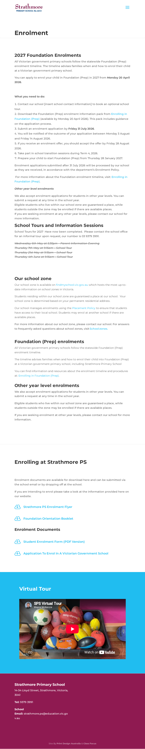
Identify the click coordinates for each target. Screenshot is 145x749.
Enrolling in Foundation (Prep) (39, 375)
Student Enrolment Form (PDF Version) (54, 541)
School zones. (99, 328)
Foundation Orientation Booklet (48, 518)
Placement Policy (83, 308)
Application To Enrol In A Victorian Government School (65, 553)
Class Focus (89, 743)
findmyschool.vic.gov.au (72, 285)
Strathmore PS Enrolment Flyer (47, 507)
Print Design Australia (69, 743)
